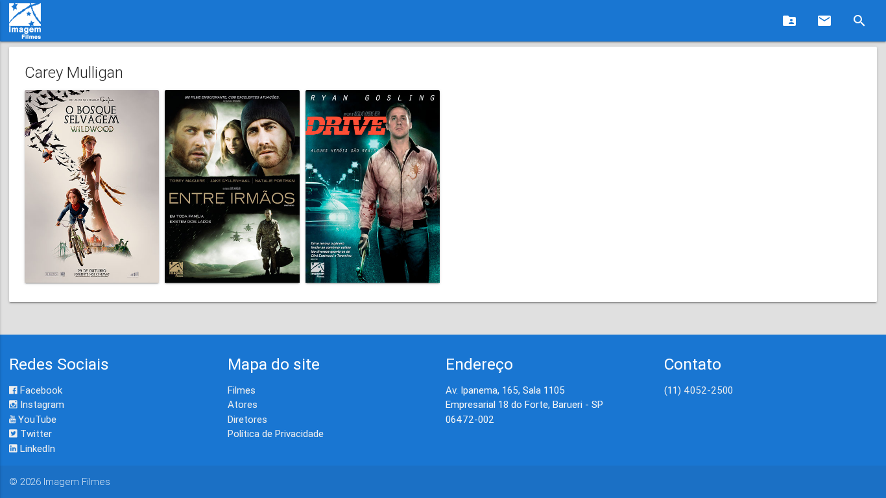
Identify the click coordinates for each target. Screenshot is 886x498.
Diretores (247, 419)
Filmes (242, 390)
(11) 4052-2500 (698, 390)
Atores (242, 404)
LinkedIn (36, 448)
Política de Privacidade (276, 433)
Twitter (35, 433)
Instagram (41, 404)
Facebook (40, 390)
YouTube (36, 419)
